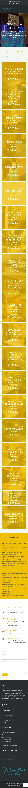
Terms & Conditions (8, 718)
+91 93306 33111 (7, 735)
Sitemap (6, 722)
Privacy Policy (7, 720)
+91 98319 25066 (7, 737)
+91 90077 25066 (7, 739)
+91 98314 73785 (7, 741)
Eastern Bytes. (16, 785)
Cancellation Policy (8, 715)
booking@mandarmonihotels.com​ (11, 732)
